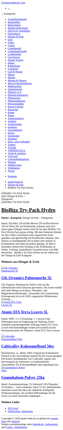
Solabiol (12, 121)
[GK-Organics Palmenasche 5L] (14, 270)
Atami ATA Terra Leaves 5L (24, 312)
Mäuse (11, 74)
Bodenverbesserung (18, 28)
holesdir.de (38, 424)
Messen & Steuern (17, 80)
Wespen (12, 162)
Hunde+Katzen (15, 60)
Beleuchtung (14, 25)
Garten (11, 45)
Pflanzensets (14, 98)
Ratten (11, 112)
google (54, 418)
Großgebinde (14, 54)
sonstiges (12, 127)
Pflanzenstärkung (16, 100)
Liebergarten (51, 424)
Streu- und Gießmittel (19, 141)
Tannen (11, 144)
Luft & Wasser (15, 71)
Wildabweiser (15, 165)
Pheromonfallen (16, 103)
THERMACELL (17, 150)
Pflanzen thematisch (18, 95)
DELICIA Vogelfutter (19, 30)
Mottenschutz (14, 86)
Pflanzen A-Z (14, 92)
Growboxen (14, 57)
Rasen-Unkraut (15, 106)
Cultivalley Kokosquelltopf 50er (27, 346)
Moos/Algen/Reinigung (20, 83)
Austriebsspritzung (17, 19)
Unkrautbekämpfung (18, 159)
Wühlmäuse (14, 168)
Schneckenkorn (16, 118)
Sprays (11, 133)
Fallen (11, 42)
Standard (12, 138)
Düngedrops (14, 33)
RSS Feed (13, 408)
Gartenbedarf (14, 48)
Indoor (11, 63)
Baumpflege (14, 22)
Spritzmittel (13, 135)
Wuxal (11, 170)
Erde (10, 39)
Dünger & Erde (16, 36)
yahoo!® (15, 421)
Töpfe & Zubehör (17, 153)
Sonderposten (15, 124)
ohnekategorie (15, 89)
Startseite (12, 176)
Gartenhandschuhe (17, 51)
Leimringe (13, 68)
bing (3, 421)
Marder (11, 77)
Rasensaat (13, 109)
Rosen (11, 115)
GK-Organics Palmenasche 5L (26, 278)
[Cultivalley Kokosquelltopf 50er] (14, 339)
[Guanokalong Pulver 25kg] (14, 370)
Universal (13, 156)
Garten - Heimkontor (16, 427)
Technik (12, 147)
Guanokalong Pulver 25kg (23, 377)
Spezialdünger (15, 130)
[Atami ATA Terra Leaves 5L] (14, 305)
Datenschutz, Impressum (20, 411)
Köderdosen (14, 65)
